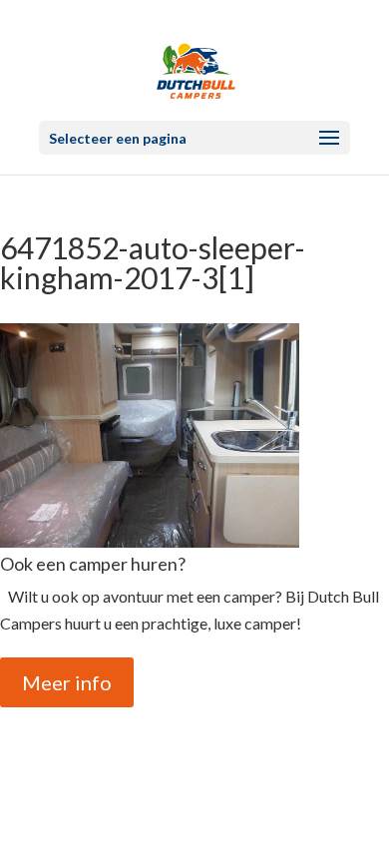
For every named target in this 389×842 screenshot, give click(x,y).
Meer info (67, 682)
